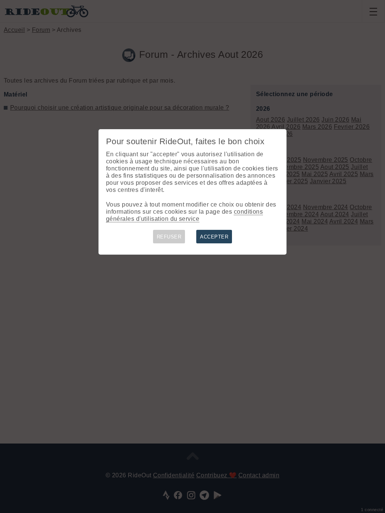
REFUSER (169, 237)
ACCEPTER (214, 237)
